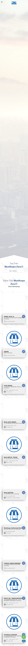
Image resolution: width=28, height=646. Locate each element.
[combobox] (14, 271)
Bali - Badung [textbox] (13, 271)
